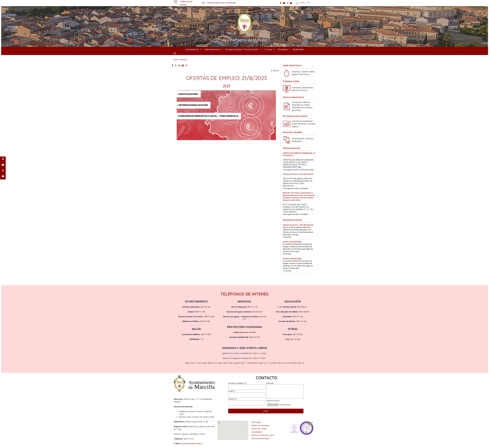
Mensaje (270, 383)
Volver (275, 70)
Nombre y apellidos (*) (237, 383)
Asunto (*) (232, 399)
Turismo (268, 49)
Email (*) (231, 391)
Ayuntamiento (192, 49)
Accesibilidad (256, 432)
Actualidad (282, 49)
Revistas (183, 59)
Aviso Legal (256, 422)
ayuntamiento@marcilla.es (191, 443)
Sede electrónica (212, 49)
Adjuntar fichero (273, 400)
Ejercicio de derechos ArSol (262, 435)
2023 (226, 86)
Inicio (176, 59)
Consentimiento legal (260, 438)
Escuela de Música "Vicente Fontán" (242, 49)
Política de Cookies (259, 428)
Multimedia (298, 49)
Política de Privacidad (260, 425)
